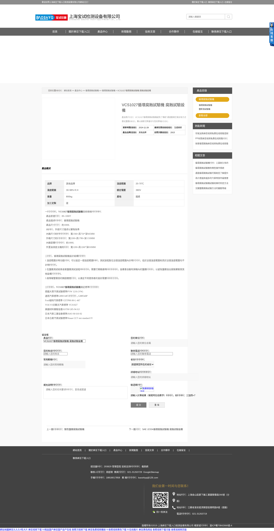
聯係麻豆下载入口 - (216, 2)
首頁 (54, 31)
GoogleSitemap (151, 472)
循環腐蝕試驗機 (206, 99)
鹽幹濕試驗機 (204, 109)
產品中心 (103, 31)
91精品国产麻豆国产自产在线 (56, 529)
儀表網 (145, 466)
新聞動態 (126, 31)
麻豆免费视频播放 (97, 529)
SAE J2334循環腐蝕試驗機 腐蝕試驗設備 (162, 429)
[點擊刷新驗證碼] (147, 389)
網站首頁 (68, 91)
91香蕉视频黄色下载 (116, 529)
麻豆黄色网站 (145, 529)
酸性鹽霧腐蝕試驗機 (74, 429)
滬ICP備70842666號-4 (221, 525)
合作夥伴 (174, 31)
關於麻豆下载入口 (79, 31)
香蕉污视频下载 (79, 529)
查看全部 (203, 115)
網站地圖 (4, 529)
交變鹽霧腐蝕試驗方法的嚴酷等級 (210, 188)
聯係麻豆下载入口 (221, 31)
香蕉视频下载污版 (161, 529)
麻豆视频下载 (35, 529)
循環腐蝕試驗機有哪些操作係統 (209, 168)
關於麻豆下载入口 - (200, 2)
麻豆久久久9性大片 (18, 529)
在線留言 (228, 2)
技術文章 (150, 31)
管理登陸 (116, 466)
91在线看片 (132, 529)
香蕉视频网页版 (179, 529)
